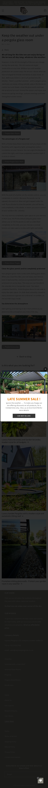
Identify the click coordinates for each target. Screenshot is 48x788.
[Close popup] (45, 369)
